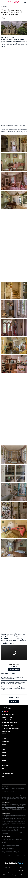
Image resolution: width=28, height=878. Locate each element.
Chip (3, 776)
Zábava (6, 6)
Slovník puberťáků (11, 788)
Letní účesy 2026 (20, 798)
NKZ (7, 869)
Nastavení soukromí (7, 725)
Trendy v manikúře (5, 795)
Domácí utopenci (10, 810)
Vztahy (4, 738)
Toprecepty (5, 782)
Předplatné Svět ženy (8, 714)
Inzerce (4, 734)
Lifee (3, 779)
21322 (2, 17)
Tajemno (4, 758)
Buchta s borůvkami (5, 808)
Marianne (4, 771)
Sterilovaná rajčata (15, 804)
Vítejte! (8, 791)
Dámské (20, 867)
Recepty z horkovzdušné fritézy (19, 810)
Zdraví (3, 749)
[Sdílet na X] (14, 666)
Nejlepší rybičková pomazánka (10, 807)
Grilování (12, 791)
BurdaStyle (20, 869)
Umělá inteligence (19, 797)
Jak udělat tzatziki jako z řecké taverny (17, 808)
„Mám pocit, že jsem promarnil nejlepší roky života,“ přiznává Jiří (13, 821)
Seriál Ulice (12, 797)
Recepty (4, 760)
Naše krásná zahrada (8, 773)
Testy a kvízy (18, 788)
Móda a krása (5, 741)
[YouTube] (7, 711)
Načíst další (14, 701)
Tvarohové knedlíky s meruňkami (11, 805)
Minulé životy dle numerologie (14, 795)
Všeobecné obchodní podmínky (11, 728)
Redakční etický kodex (8, 720)
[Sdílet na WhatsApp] (16, 666)
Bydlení (4, 755)
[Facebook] (2, 711)
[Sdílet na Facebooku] (11, 666)
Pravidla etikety (4, 788)
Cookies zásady (6, 731)
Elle (3, 768)
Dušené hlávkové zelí (5, 809)
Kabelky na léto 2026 (12, 798)
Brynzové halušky (20, 807)
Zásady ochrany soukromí (9, 723)
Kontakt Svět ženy (7, 717)
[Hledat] (25, 2)
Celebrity (4, 744)
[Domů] (14, 2)
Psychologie (5, 747)
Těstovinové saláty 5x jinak (6, 804)
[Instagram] (5, 711)
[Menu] (3, 2)
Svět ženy (7, 867)
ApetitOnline (5, 765)
